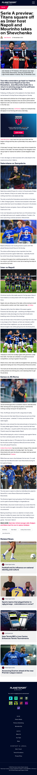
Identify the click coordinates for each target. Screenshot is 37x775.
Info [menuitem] (18, 731)
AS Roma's (17, 108)
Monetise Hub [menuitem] (18, 726)
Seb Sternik (7, 37)
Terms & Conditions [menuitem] (18, 752)
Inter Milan (14, 529)
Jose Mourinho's (5, 139)
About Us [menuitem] (18, 734)
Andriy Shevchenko (6, 448)
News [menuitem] (18, 741)
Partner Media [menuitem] (18, 719)
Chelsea (13, 454)
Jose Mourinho (6, 533)
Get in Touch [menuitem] (18, 749)
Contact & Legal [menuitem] (18, 746)
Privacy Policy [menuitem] (18, 756)
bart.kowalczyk (9, 633)
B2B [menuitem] (18, 716)
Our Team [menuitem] (18, 737)
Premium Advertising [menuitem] (18, 723)
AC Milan (30, 305)
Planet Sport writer (10, 564)
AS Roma (4, 529)
